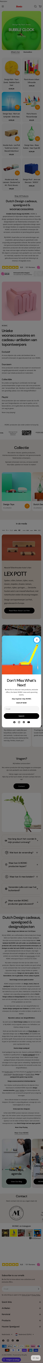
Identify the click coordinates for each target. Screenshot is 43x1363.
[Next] (37, 1233)
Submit (21, 716)
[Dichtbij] (37, 640)
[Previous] (5, 1233)
